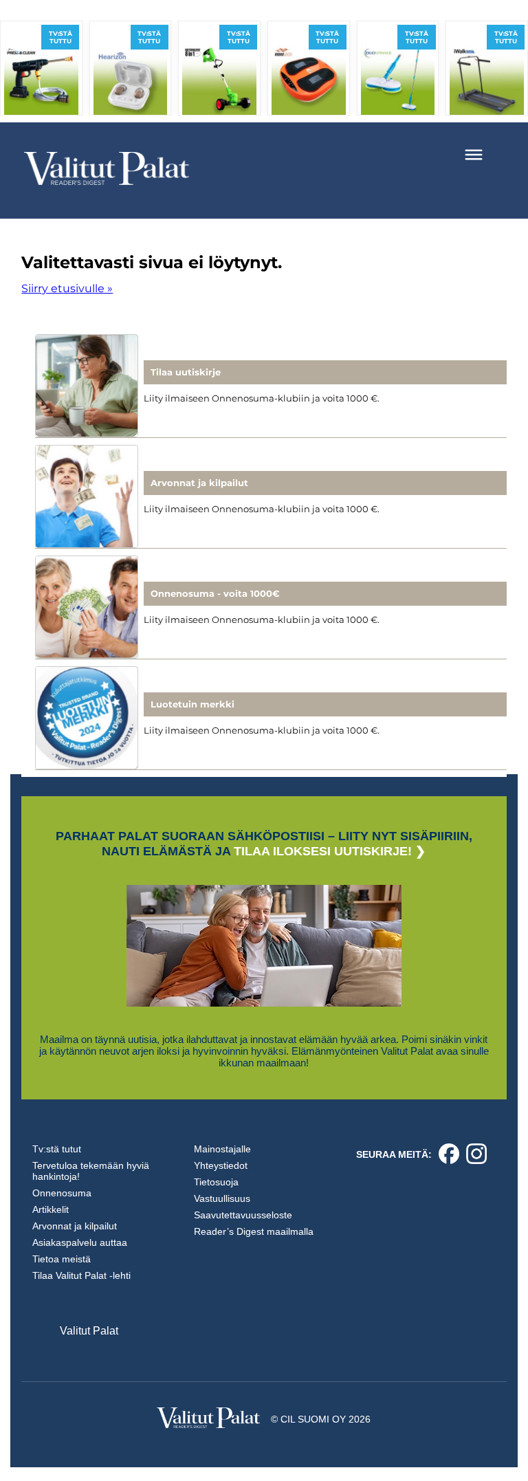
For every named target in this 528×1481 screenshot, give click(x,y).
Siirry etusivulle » (67, 288)
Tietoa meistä (61, 1258)
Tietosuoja (216, 1181)
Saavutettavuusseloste (243, 1214)
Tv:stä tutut (56, 1148)
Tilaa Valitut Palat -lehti (81, 1275)
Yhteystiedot (221, 1165)
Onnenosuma (61, 1192)
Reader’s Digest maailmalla (254, 1231)
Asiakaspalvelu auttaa (79, 1242)
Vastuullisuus (222, 1198)
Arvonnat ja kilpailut (74, 1225)
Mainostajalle (222, 1148)
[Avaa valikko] (473, 154)
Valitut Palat (89, 1331)
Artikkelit (50, 1209)
